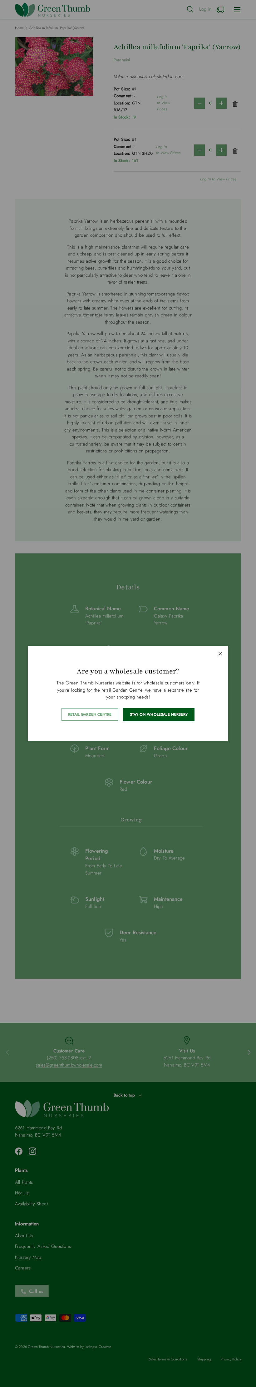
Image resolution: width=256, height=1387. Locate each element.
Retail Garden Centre (89, 714)
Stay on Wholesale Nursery (159, 714)
